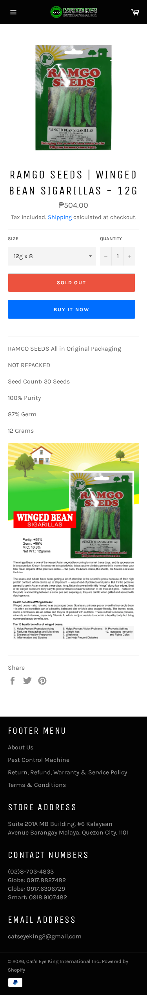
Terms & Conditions (37, 784)
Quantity (111, 238)
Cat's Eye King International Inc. (63, 961)
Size (13, 238)
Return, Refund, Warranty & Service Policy (67, 772)
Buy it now (72, 309)
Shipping (60, 217)
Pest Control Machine (38, 759)
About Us (20, 747)
